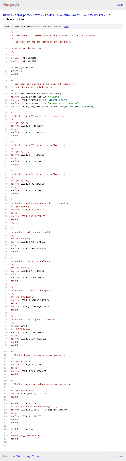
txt (113, 456)
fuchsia (8, 15)
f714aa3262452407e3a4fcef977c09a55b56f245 (75, 15)
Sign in (119, 4)
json (120, 456)
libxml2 (38, 15)
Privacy (26, 456)
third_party (22, 15)
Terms (35, 456)
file (66, 26)
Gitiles (19, 456)
